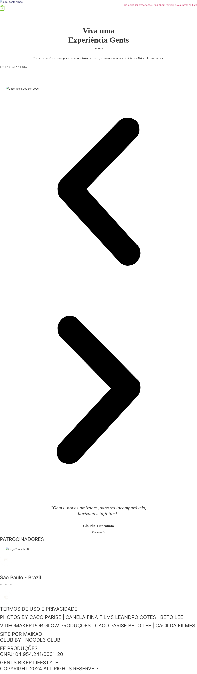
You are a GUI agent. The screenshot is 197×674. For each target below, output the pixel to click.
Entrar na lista (189, 5)
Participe (170, 5)
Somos (128, 5)
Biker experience (142, 5)
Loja (178, 5)
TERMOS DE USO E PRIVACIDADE (38, 609)
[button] (98, 192)
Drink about (158, 5)
